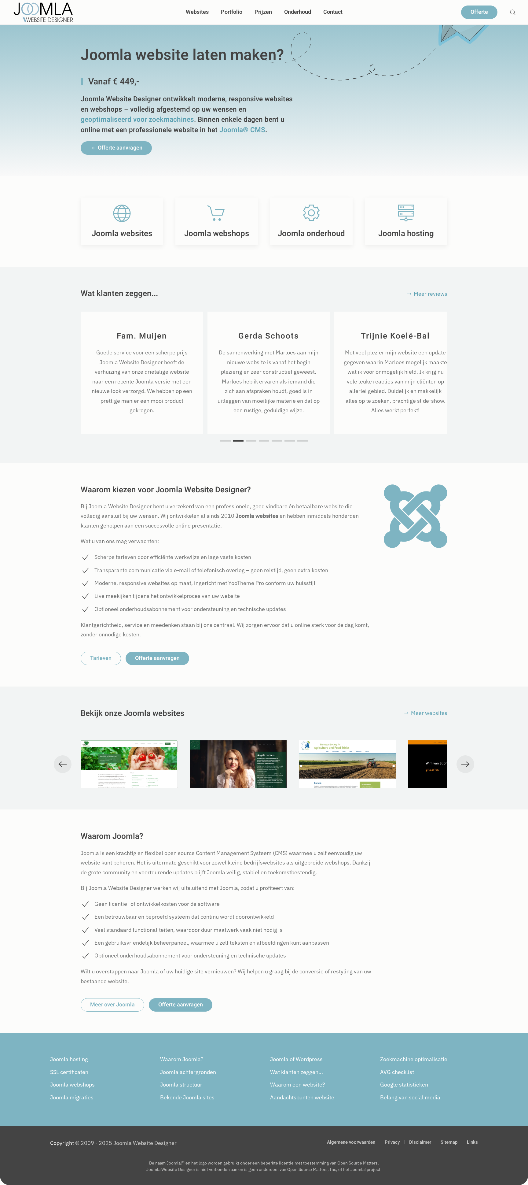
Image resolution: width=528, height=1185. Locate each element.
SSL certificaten (69, 1072)
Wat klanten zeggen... (296, 1072)
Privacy (392, 1142)
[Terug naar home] (43, 12)
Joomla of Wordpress (296, 1059)
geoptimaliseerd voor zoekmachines (137, 119)
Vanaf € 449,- (113, 82)
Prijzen (263, 12)
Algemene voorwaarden (351, 1142)
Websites (197, 12)
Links (472, 1142)
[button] (513, 12)
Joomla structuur (181, 1084)
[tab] (225, 441)
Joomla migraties (72, 1097)
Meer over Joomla (112, 1005)
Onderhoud (297, 12)
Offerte (479, 12)
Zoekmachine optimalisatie (413, 1059)
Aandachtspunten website (302, 1097)
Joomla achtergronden (188, 1072)
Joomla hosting (69, 1059)
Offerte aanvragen (120, 148)
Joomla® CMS (242, 130)
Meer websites (429, 713)
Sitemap (449, 1142)
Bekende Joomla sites (187, 1097)
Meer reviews (430, 293)
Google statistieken (404, 1084)
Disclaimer (420, 1142)
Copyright (62, 1142)
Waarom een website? (297, 1084)
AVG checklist (397, 1072)
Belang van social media (410, 1097)
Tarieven (101, 658)
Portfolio (231, 12)
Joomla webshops (72, 1084)
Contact (333, 12)
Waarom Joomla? (182, 1059)
